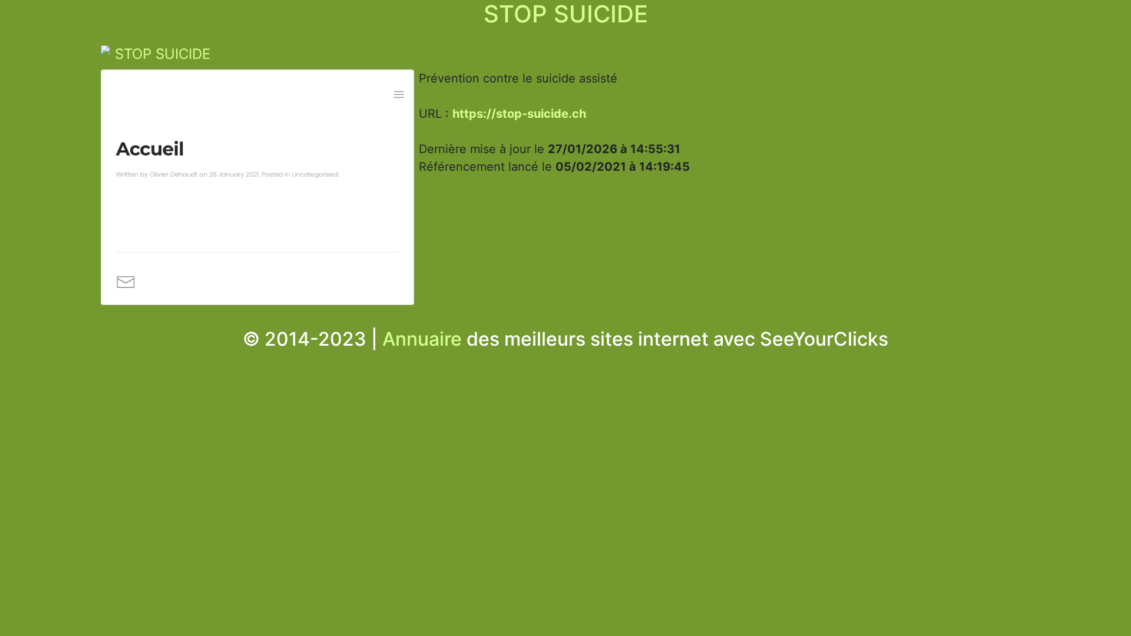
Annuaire (422, 338)
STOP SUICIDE (162, 53)
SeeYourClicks (824, 338)
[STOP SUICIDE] (258, 190)
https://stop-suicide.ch (519, 114)
